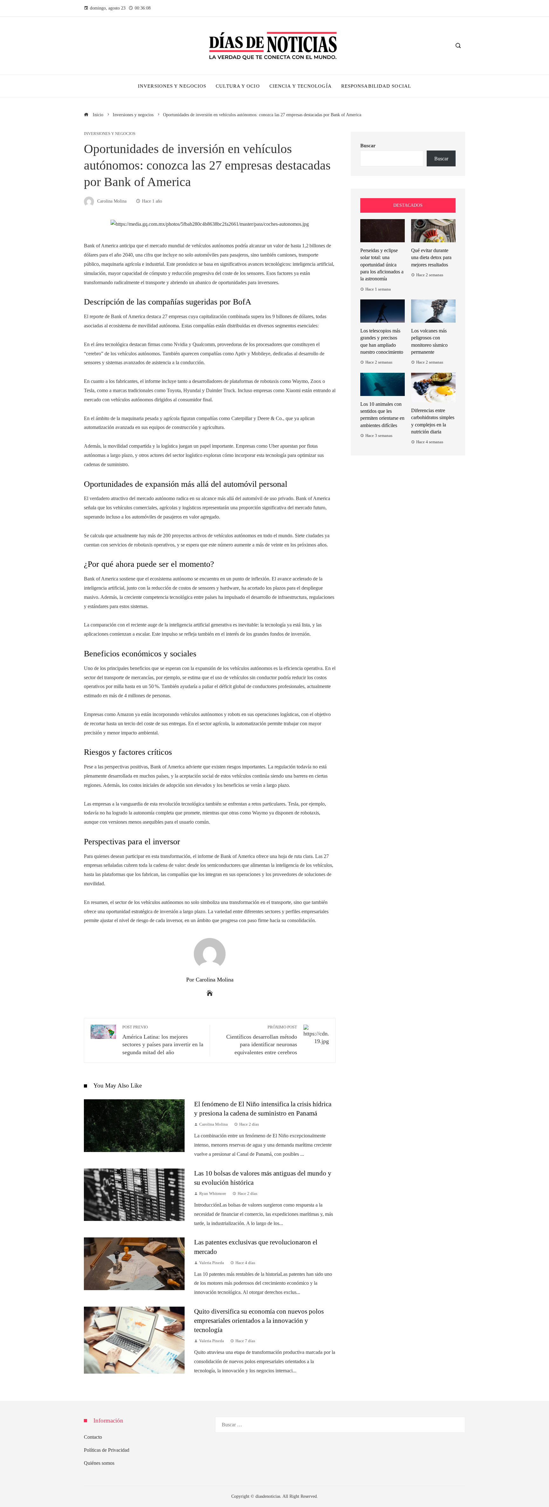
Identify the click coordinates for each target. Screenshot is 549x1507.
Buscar (368, 145)
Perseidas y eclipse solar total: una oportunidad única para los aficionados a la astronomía (381, 265)
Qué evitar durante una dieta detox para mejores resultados (431, 257)
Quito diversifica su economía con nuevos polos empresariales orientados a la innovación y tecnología (259, 1320)
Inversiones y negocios (109, 134)
